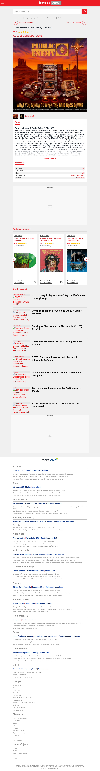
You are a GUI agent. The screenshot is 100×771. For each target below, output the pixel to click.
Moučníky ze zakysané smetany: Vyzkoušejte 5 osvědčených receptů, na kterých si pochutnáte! (41, 593)
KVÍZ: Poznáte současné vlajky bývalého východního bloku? (31, 611)
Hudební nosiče (50, 18)
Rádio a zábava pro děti (20, 753)
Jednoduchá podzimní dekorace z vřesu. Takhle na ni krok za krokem (33, 527)
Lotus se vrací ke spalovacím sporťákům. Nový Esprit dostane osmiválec (34, 541)
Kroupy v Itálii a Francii (19, 674)
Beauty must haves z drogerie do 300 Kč (25, 628)
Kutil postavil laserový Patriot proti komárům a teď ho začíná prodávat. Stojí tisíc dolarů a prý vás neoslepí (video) (46, 557)
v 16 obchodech (46, 283)
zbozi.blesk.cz (17, 18)
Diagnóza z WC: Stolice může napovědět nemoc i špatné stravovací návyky (35, 639)
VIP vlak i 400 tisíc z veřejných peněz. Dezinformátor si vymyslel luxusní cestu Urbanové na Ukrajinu (43, 474)
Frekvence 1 (16, 756)
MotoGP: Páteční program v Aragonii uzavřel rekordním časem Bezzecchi (35, 544)
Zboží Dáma (16, 692)
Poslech (40, 18)
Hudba (60, 18)
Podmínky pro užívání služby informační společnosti (31, 766)
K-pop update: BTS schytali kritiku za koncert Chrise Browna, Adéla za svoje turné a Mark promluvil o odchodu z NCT (47, 623)
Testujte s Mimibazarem (20, 718)
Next (86, 259)
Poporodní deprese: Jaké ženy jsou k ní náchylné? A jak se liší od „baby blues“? (36, 644)
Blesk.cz (17, 310)
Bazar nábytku (17, 740)
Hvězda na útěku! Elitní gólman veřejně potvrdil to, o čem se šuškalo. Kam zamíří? (37, 495)
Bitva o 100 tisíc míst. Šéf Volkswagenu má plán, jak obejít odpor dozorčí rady (36, 574)
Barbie (15, 723)
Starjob (15, 748)
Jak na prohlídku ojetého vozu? (22, 697)
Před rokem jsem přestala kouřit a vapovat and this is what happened (33, 625)
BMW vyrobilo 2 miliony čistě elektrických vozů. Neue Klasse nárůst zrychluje (36, 546)
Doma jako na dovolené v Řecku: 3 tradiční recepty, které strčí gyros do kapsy (36, 590)
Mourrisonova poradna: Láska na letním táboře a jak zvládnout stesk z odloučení (37, 656)
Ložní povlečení (17, 738)
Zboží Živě (16, 687)
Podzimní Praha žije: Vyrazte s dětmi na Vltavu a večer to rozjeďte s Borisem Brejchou (38, 530)
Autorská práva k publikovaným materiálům (70, 765)
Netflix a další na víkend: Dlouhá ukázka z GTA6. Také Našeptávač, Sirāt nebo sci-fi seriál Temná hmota (44, 560)
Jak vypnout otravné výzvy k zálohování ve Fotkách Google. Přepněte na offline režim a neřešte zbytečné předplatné (48, 562)
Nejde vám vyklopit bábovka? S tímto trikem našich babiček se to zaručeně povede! (38, 595)
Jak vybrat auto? (18, 710)
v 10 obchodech (72, 283)
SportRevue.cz (19, 295)
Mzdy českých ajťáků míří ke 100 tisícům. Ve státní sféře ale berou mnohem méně (37, 579)
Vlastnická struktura (53, 768)
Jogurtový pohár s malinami (21, 525)
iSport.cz (17, 341)
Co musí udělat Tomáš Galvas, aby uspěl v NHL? (27, 672)
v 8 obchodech (19, 283)
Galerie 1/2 (29, 116)
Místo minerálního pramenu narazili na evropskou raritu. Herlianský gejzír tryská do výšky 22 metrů (42, 609)
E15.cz (16, 372)
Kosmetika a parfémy (19, 730)
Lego (14, 725)
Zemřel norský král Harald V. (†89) (23, 677)
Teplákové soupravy (19, 733)
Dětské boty (16, 735)
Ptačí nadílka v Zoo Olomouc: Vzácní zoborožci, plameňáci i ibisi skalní (34, 661)
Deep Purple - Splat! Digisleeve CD (75, 239)
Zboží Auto (16, 705)
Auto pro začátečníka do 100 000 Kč (24, 702)
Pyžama (15, 728)
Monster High (17, 720)
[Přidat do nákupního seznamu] (35, 281)
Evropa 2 (15, 758)
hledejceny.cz (17, 685)
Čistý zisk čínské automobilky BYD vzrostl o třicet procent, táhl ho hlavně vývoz (36, 576)
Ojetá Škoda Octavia (19, 707)
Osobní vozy (17, 690)
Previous (14, 259)
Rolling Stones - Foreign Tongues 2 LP (50, 239)
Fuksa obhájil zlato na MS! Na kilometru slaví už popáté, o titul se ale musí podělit (37, 493)
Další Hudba (18, 236)
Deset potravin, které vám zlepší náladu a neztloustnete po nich (31, 642)
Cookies (74, 766)
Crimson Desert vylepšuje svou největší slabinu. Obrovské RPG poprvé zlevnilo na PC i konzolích (42, 658)
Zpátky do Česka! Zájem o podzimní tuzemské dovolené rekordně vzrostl (34, 607)
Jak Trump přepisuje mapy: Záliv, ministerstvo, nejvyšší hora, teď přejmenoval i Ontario (39, 479)
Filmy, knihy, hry (30, 18)
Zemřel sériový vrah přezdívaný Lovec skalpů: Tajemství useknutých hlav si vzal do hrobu (40, 513)
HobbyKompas (17, 700)
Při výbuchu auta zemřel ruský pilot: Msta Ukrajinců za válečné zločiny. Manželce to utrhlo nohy (41, 476)
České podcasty (18, 751)
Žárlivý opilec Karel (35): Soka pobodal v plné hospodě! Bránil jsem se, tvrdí (35, 511)
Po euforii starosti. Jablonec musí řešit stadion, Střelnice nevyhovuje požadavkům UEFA (39, 490)
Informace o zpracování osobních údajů (59, 766)
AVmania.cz (18, 403)
